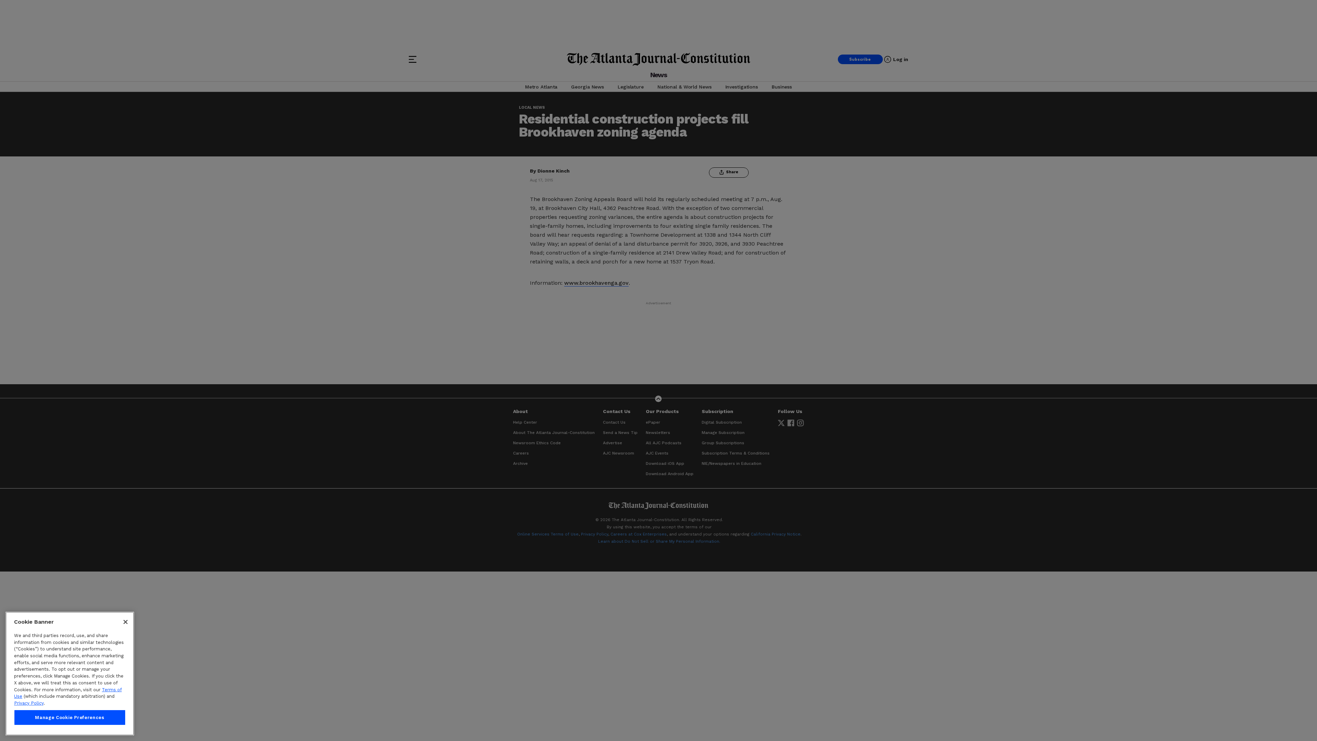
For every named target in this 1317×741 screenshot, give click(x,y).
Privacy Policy (29, 703)
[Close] (125, 622)
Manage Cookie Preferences (69, 717)
